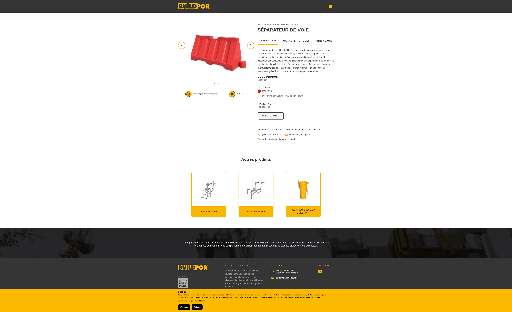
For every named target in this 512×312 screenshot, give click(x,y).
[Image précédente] (181, 45)
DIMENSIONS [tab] (324, 41)
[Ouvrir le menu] (330, 6)
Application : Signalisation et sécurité (279, 24)
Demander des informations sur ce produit (277, 139)
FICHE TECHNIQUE (273, 116)
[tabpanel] (296, 82)
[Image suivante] (250, 45)
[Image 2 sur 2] (218, 83)
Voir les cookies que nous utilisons (191, 301)
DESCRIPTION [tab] (268, 41)
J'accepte (184, 307)
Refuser (197, 307)
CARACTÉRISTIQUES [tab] (296, 41)
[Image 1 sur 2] (214, 83)
